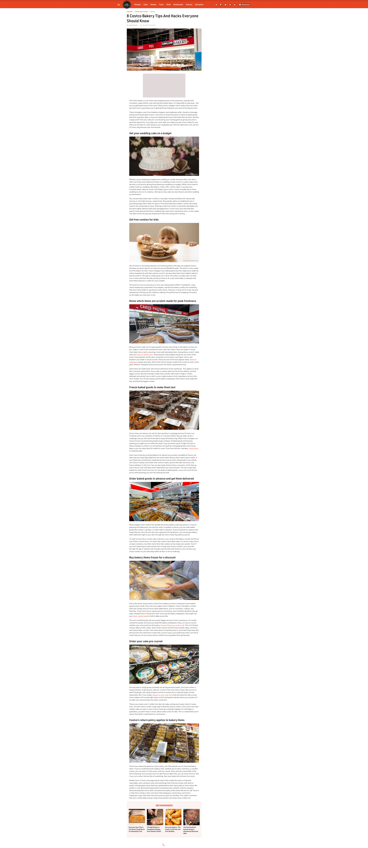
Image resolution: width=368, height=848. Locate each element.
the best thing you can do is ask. (173, 625)
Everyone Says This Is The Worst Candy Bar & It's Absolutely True (137, 829)
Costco (152, 11)
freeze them (193, 448)
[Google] (230, 4)
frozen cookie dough (140, 616)
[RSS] (234, 4)
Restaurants (178, 4)
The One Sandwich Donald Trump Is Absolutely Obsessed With (190, 830)
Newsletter (246, 5)
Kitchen (153, 4)
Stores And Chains (141, 11)
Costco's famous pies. (145, 354)
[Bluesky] (225, 4)
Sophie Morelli (133, 25)
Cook (145, 4)
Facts (161, 4)
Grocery (189, 4)
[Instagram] (216, 4)
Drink (168, 4)
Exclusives (199, 4)
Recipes (137, 4)
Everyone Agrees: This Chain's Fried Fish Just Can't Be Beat (173, 829)
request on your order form (162, 695)
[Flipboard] (220, 4)
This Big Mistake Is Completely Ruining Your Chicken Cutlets (154, 829)
